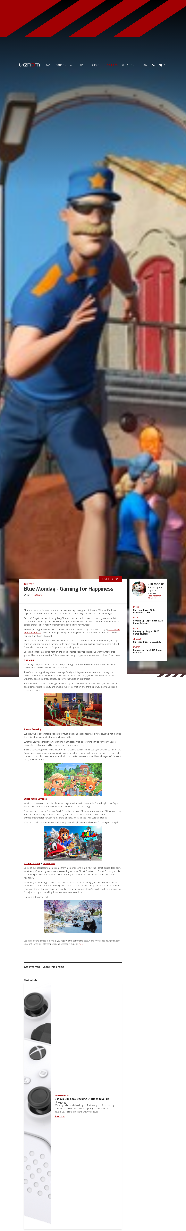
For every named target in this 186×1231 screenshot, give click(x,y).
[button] (162, 65)
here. (81, 944)
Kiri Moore (37, 595)
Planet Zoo (49, 863)
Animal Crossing (33, 729)
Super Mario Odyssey (35, 798)
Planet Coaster (32, 863)
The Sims (29, 660)
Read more (60, 1116)
